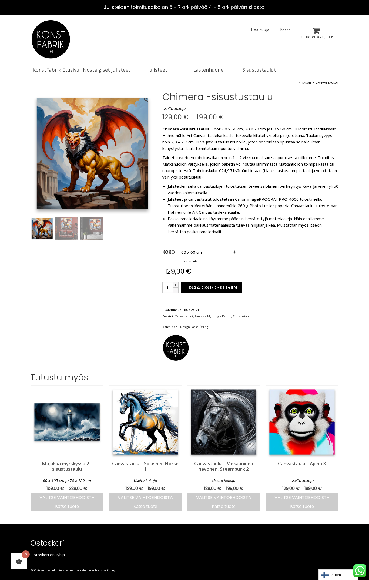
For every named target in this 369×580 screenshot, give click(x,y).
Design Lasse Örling (194, 327)
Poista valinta (188, 261)
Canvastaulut (327, 83)
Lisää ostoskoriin (211, 287)
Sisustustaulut (243, 316)
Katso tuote (67, 506)
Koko (168, 252)
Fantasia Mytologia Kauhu (213, 316)
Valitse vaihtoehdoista (67, 497)
